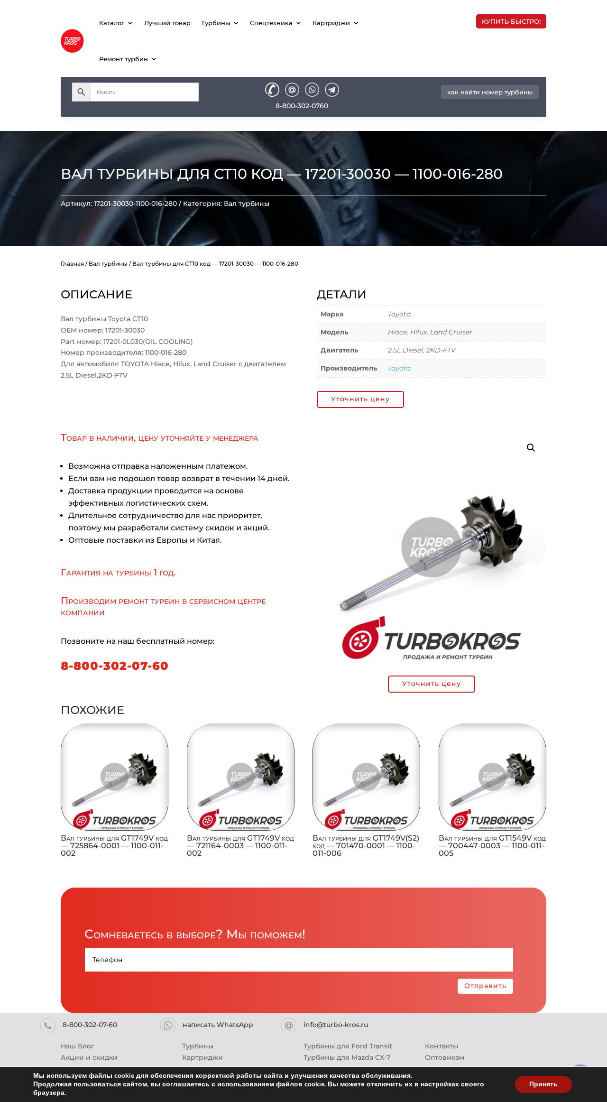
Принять (543, 1084)
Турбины (215, 23)
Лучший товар (167, 23)
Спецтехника (271, 23)
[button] (531, 447)
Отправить (485, 986)
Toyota (399, 368)
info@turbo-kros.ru (336, 1024)
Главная (72, 263)
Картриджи (331, 23)
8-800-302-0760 (302, 106)
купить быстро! (511, 21)
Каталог (111, 23)
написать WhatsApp (218, 1024)
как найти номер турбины (490, 92)
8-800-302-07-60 (115, 666)
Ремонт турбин (123, 59)
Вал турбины (246, 203)
